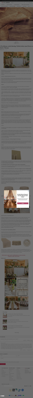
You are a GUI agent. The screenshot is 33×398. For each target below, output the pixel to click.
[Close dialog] (28, 190)
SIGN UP (23, 203)
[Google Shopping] (7, 73)
